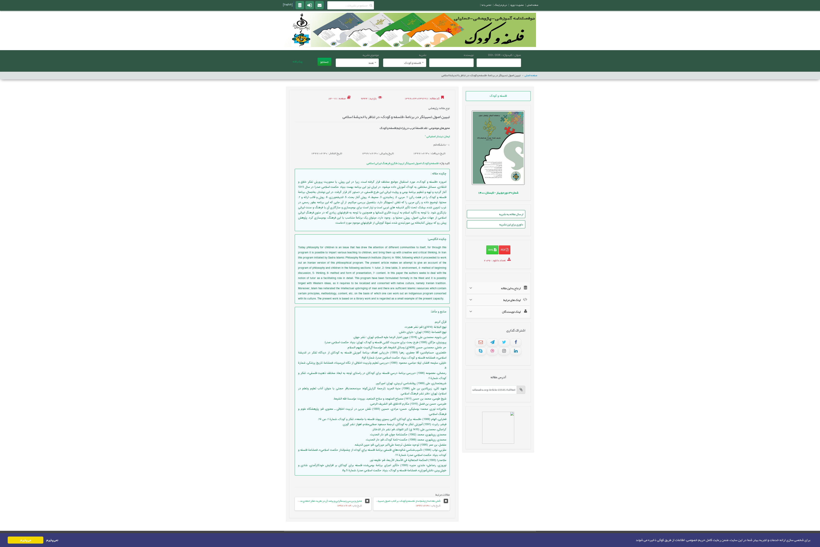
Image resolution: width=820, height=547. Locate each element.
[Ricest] (300, 5)
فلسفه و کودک (498, 96)
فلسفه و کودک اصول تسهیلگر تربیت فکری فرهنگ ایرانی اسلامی (402, 163)
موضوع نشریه (371, 54)
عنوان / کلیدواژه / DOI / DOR (504, 54)
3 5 (498, 192)
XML (491, 250)
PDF (503, 250)
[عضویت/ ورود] (309, 5)
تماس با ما (486, 4)
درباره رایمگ (500, 4)
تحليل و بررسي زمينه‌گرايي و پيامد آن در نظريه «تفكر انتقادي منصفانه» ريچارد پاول (322, 500)
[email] (319, 5)
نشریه (422, 54)
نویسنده (469, 54)
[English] (288, 4)
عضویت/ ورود (517, 4)
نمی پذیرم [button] (52, 540)
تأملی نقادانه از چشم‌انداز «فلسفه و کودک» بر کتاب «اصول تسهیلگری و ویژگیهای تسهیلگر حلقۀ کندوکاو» (390, 500)
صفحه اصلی (530, 75)
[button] (634, 540)
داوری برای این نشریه (511, 224)
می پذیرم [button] (25, 540)
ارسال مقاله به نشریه (511, 214)
